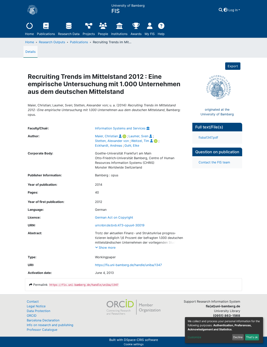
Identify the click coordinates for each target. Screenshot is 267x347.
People (103, 34)
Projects (89, 34)
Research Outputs (52, 42)
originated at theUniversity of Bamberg (217, 112)
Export (233, 66)
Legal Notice (36, 306)
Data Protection (38, 311)
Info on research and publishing (50, 325)
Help (161, 34)
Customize (194, 337)
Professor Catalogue (42, 330)
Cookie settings (133, 344)
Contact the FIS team (214, 162)
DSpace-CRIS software (141, 340)
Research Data (69, 34)
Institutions (119, 34)
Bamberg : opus (106, 175)
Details (30, 52)
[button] (225, 10)
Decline (238, 337)
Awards (136, 34)
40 (97, 192)
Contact (33, 301)
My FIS (150, 34)
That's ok (252, 337)
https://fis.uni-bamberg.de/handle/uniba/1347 (128, 265)
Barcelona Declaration (43, 320)
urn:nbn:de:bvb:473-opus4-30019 (119, 225)
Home (29, 34)
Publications (46, 34)
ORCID (32, 315)
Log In (233, 10)
